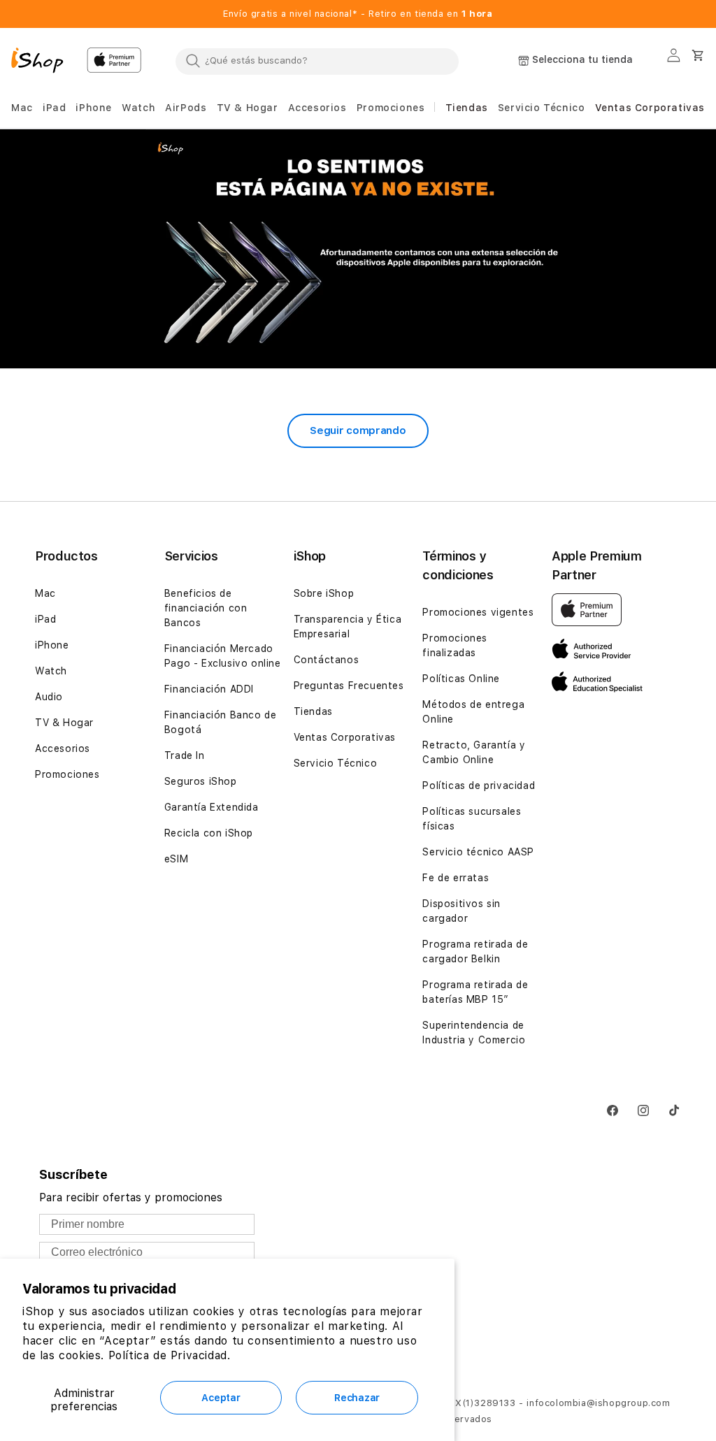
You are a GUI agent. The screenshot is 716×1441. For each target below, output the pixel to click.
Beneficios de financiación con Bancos (206, 608)
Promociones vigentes (478, 612)
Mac (45, 593)
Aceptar (220, 1397)
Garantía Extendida (211, 807)
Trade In (184, 755)
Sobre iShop (324, 593)
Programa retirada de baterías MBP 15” (475, 992)
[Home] (43, 62)
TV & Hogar (64, 722)
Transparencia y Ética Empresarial (348, 626)
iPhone (52, 645)
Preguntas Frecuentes (349, 685)
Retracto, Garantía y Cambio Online (473, 752)
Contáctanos (326, 659)
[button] (22, 108)
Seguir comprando (358, 430)
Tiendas (313, 711)
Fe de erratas (455, 877)
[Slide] (358, 248)
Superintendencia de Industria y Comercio (473, 1032)
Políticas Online (461, 678)
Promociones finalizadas (454, 645)
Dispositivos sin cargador (461, 911)
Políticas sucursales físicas (471, 819)
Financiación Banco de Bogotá (220, 722)
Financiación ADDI (209, 689)
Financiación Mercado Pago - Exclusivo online (222, 656)
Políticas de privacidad (478, 785)
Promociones (67, 774)
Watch (51, 670)
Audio (49, 696)
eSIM (176, 858)
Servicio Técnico (336, 763)
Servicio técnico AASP (478, 851)
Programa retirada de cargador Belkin (475, 951)
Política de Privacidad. (169, 1355)
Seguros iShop (200, 781)
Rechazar (357, 1397)
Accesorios (62, 748)
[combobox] (317, 60)
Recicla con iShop (208, 833)
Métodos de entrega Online (473, 712)
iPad (45, 619)
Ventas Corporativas (345, 737)
